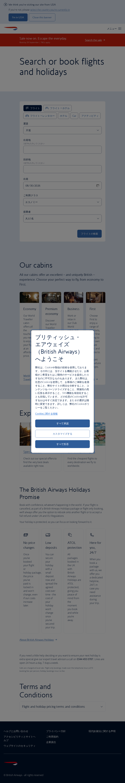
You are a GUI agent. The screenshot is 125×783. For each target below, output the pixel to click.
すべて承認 (62, 423)
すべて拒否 (62, 444)
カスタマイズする (62, 433)
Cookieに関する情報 (46, 413)
